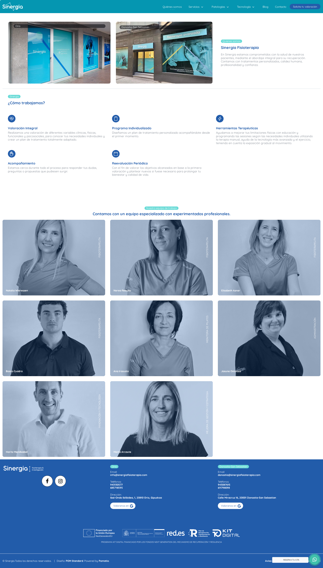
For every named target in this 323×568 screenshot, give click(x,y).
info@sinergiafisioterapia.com (128, 475)
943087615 (224, 484)
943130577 (116, 484)
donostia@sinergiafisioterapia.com (239, 475)
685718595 (116, 487)
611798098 (224, 487)
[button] (315, 560)
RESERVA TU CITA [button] (291, 560)
